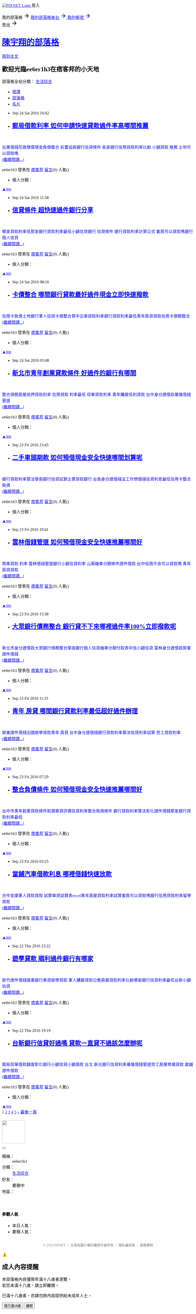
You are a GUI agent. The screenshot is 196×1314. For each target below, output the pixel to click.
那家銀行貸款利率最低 (51, 231)
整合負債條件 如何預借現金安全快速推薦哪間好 (77, 789)
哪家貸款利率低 (16, 231)
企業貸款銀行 (80, 479)
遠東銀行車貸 (39, 980)
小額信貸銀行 (84, 231)
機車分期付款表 (114, 648)
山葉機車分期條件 (103, 564)
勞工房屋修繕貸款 (168, 1064)
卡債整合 (63, 316)
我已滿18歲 (12, 1306)
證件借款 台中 (132, 564)
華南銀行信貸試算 (51, 479)
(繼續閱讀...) (13, 159)
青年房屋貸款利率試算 (101, 895)
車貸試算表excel (66, 895)
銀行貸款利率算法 (18, 479)
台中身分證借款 (160, 394)
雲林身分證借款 (168, 648)
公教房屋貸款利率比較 (113, 980)
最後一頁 (28, 1112)
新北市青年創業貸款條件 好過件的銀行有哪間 (74, 373)
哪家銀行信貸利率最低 (154, 980)
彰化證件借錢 (158, 811)
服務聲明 (146, 1245)
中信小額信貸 (141, 648)
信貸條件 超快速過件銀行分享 (52, 210)
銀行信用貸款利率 (166, 895)
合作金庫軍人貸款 (18, 895)
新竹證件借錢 (14, 980)
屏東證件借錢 (14, 732)
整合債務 (10, 394)
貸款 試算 (43, 895)
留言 (48, 170)
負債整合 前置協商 (60, 147)
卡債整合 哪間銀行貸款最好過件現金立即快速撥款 (80, 294)
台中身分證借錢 (83, 732)
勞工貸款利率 (168, 732)
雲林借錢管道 (41, 564)
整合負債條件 (100, 811)
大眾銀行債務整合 (51, 648)
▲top (6, 189)
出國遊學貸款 (39, 732)
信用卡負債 (12, 316)
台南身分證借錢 (107, 479)
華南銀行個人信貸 (83, 648)
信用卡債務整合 (175, 316)
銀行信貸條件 (89, 147)
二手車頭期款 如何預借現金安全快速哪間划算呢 (77, 457)
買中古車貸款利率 (87, 316)
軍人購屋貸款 (80, 980)
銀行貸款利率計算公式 (135, 231)
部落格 (18, 98)
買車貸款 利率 (15, 564)
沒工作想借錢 (133, 479)
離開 (29, 1306)
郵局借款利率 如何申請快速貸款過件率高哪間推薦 (80, 125)
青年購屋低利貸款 (129, 394)
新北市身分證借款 (18, 648)
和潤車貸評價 (59, 811)
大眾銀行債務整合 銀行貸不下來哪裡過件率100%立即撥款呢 (94, 626)
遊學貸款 (59, 980)
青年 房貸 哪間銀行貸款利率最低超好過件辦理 (75, 711)
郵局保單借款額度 (18, 1064)
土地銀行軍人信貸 (38, 316)
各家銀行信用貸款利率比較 (127, 147)
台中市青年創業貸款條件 (24, 811)
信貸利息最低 (158, 479)
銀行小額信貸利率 (70, 564)
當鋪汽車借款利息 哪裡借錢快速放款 (62, 874)
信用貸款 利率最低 (69, 394)
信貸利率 (79, 811)
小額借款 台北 (80, 1064)
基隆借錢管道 (139, 1064)
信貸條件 (105, 231)
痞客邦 (37, 170)
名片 (16, 104)
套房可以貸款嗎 (170, 231)
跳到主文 (10, 56)
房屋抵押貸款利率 (35, 394)
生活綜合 (44, 81)
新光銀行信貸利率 (110, 1064)
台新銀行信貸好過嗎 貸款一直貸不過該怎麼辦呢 (77, 1043)
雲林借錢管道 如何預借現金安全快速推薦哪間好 (77, 542)
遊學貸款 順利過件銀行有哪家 (52, 958)
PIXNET (60, 1245)
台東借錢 (10, 147)
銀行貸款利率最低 (120, 316)
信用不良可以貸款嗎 (164, 564)
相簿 (16, 92)
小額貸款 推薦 (165, 147)
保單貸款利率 (99, 394)
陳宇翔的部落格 (30, 42)
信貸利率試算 (143, 732)
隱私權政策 (126, 1245)
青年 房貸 (60, 732)
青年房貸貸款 (149, 316)
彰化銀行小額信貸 (51, 1064)
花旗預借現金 (30, 147)
